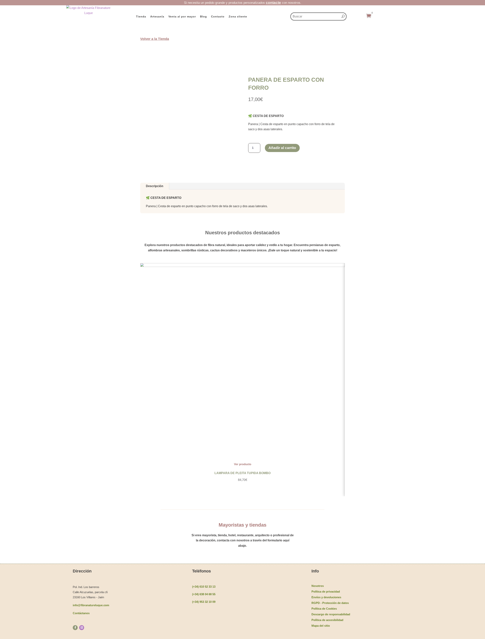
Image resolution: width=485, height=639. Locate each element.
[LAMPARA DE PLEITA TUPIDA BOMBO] (242, 265)
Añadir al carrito (282, 148)
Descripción (154, 186)
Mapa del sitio (320, 625)
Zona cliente (238, 16)
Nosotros (317, 585)
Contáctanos (81, 613)
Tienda (141, 16)
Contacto (218, 16)
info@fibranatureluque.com (91, 605)
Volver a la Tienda (154, 39)
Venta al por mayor (182, 16)
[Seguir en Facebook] (75, 627)
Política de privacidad (325, 591)
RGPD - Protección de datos (330, 603)
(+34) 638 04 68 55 (203, 594)
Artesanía (157, 16)
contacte (273, 3)
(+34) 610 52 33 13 (203, 586)
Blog (203, 16)
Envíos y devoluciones (326, 597)
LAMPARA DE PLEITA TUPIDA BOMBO (242, 473)
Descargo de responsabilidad (330, 614)
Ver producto (242, 464)
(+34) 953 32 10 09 (203, 601)
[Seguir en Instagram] (81, 627)
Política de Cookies (324, 608)
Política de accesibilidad (327, 620)
